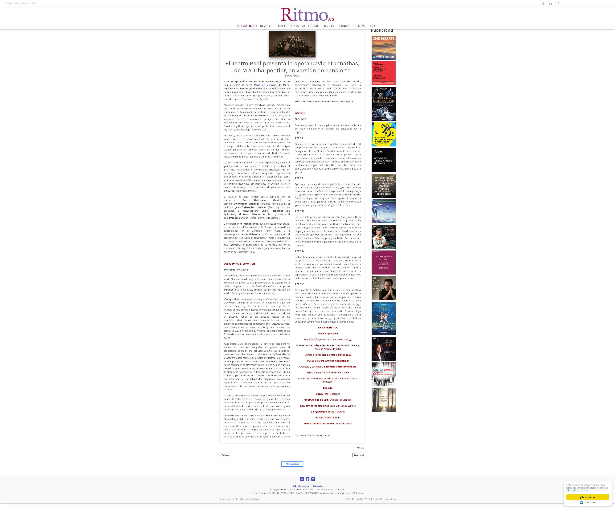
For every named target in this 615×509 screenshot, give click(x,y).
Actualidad (247, 26)
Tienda (360, 26)
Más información (577, 490)
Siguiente (358, 455)
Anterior (226, 455)
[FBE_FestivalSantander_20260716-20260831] (383, 134)
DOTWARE (365, 499)
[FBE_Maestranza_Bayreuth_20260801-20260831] (383, 73)
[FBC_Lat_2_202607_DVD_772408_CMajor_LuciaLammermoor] (383, 103)
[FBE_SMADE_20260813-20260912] (383, 159)
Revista (268, 26)
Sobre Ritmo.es (300, 486)
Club (374, 26)
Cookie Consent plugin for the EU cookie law (588, 502)
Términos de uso (226, 499)
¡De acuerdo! (587, 497)
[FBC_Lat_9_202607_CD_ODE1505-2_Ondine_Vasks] (383, 399)
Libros (344, 26)
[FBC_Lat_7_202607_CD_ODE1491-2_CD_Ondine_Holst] (383, 348)
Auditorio (311, 26)
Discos (330, 26)
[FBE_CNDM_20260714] (383, 47)
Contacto (317, 486)
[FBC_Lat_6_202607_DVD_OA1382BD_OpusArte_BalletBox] (383, 318)
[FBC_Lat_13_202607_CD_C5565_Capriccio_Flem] (383, 374)
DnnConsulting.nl (388, 499)
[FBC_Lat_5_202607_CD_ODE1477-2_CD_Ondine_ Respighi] (383, 288)
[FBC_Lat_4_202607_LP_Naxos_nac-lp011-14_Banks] (383, 211)
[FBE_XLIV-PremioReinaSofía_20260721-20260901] (383, 185)
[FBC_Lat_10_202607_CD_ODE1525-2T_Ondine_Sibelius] (383, 236)
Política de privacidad (249, 499)
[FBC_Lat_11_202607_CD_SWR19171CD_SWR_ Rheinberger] (383, 262)
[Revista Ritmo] (308, 14)
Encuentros (288, 26)
